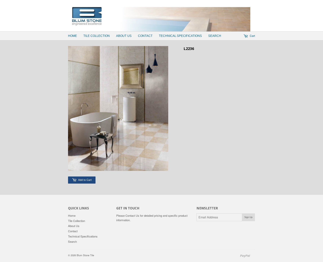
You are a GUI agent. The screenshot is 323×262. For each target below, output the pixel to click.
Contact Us (132, 215)
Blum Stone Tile (85, 255)
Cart (252, 36)
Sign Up (248, 217)
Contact (145, 35)
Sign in (168, 2)
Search (214, 35)
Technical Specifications (180, 35)
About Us (124, 35)
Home (72, 35)
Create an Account (188, 2)
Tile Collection (96, 35)
